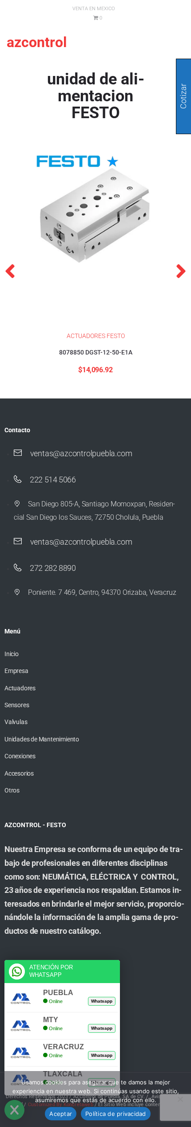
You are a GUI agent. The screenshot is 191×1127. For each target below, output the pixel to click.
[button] (10, 271)
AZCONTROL (37, 42)
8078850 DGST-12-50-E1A (95, 352)
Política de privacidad (115, 1113)
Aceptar (60, 1113)
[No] (179, 1099)
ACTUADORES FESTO (96, 335)
